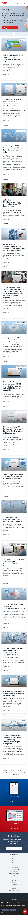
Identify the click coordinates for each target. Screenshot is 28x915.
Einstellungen (8, 905)
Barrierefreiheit (14, 897)
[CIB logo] (4, 3)
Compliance (14, 899)
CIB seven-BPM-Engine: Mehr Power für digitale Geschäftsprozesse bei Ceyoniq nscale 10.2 (13, 651)
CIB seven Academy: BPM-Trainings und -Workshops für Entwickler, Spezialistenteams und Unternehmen (13, 430)
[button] (18, 3)
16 (24, 772)
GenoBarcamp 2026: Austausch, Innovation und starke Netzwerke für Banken (13, 519)
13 (15, 772)
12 (12, 772)
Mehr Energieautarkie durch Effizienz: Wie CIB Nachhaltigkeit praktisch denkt (13, 58)
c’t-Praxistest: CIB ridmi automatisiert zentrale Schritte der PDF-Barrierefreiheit (12, 203)
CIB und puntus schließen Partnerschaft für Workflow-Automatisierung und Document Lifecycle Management (13, 739)
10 (6, 772)
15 (21, 772)
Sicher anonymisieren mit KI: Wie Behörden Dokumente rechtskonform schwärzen (13, 476)
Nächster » (16, 774)
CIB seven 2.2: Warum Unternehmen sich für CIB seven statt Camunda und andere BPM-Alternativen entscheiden (12, 386)
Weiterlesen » (6, 74)
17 (10, 774)
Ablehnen (13, 909)
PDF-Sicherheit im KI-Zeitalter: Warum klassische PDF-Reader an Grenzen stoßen (13, 693)
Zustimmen (5, 909)
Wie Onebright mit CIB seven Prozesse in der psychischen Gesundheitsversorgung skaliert (13, 149)
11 (9, 772)
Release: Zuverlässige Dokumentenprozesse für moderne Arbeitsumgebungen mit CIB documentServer (14, 247)
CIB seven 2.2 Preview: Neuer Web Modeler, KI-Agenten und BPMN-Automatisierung (13, 563)
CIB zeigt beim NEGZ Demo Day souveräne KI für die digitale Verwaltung (13, 340)
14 (18, 772)
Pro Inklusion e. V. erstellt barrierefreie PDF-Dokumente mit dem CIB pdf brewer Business (12, 102)
